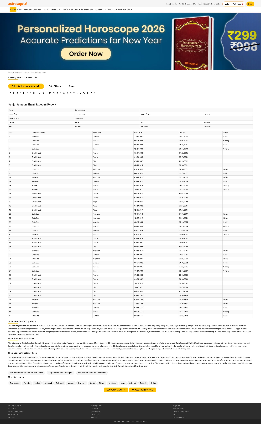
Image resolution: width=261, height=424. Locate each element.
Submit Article (96, 412)
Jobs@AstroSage (179, 417)
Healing (66, 9)
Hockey (153, 383)
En (251, 4)
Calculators (111, 9)
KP (91, 9)
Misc (129, 9)
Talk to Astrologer (233, 4)
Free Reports (55, 9)
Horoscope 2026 (191, 4)
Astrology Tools (96, 406)
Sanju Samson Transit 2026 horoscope (92, 373)
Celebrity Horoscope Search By (26, 86)
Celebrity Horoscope (21, 72)
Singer (123, 383)
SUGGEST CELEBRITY (116, 390)
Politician (27, 383)
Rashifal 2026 (203, 4)
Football (143, 383)
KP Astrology (13, 415)
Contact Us (95, 415)
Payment (176, 406)
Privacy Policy (178, 409)
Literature (81, 383)
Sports (92, 383)
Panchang (75, 9)
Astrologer (112, 383)
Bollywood (60, 383)
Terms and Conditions (181, 412)
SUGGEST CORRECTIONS (142, 390)
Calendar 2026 (214, 4)
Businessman (14, 383)
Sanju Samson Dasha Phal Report (60, 373)
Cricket (37, 383)
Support (176, 415)
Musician (71, 383)
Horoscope (28, 9)
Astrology (37, 9)
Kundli (181, 4)
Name (72, 86)
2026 (19, 9)
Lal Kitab (84, 9)
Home (168, 4)
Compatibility (100, 9)
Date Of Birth (55, 86)
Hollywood (48, 383)
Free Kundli (12, 409)
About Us (94, 417)
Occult (46, 9)
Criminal (101, 383)
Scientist (132, 383)
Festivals (121, 9)
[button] (19, 41)
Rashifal (174, 4)
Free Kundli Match (14, 406)
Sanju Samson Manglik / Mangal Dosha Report (26, 373)
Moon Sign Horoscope (16, 412)
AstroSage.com (141, 421)
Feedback (94, 409)
